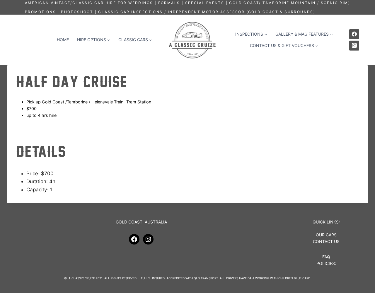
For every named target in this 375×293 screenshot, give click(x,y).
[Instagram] (354, 46)
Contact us (326, 241)
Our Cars (326, 234)
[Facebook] (354, 34)
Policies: (326, 263)
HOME (63, 39)
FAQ (326, 256)
